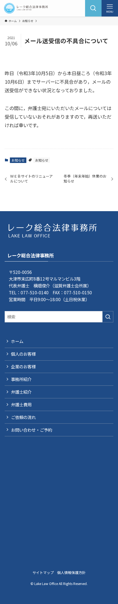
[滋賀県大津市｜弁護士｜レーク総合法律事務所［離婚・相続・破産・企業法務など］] (25, 8)
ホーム (17, 341)
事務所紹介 (21, 379)
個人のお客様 (23, 354)
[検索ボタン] (93, 8)
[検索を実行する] (107, 316)
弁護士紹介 (21, 392)
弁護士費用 (21, 404)
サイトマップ (43, 572)
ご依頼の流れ (23, 417)
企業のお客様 (23, 366)
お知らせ (18, 160)
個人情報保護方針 (71, 572)
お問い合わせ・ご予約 (31, 430)
